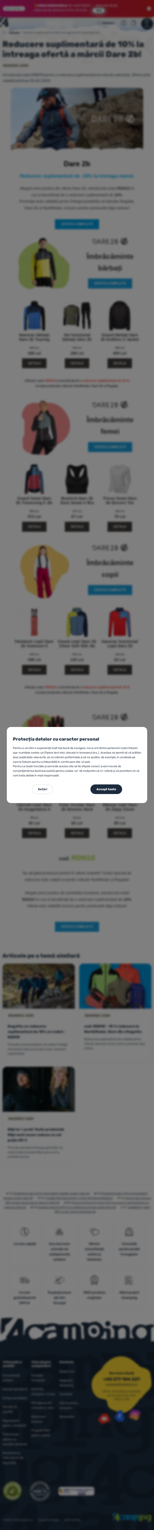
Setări (42, 789)
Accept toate (106, 789)
